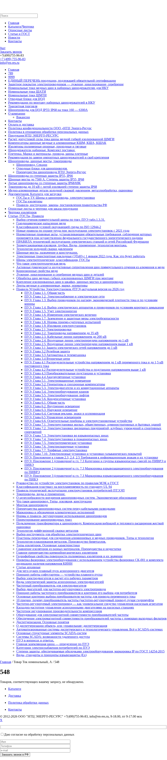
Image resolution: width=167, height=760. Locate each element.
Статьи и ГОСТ (19, 34)
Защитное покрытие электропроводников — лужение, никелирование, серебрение (66, 84)
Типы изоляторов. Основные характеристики (48, 545)
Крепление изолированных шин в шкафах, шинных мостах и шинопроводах (69, 282)
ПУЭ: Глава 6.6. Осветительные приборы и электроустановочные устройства (78, 421)
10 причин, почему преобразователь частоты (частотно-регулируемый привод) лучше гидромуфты (85, 600)
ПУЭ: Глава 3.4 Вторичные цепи (47, 358)
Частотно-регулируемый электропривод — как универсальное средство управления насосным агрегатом (89, 604)
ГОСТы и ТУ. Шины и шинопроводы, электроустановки (55, 197)
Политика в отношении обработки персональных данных (48, 132)
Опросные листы (20, 30)
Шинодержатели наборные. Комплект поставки (42, 150)
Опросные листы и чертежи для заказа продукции (43, 208)
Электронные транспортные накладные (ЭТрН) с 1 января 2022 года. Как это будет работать (80, 256)
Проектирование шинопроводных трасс (44, 519)
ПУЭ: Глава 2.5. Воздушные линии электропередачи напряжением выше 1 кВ (78, 344)
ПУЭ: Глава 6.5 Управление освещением (52, 417)
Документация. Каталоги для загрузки (35, 194)
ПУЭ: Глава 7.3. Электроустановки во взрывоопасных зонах (66, 435)
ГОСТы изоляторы (29, 201)
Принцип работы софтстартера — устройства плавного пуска (59, 574)
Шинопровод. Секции (31, 164)
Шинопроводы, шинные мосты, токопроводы (40, 161)
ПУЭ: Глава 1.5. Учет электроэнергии (50, 311)
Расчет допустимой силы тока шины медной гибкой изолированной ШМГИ (61, 139)
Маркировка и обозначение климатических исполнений (55, 512)
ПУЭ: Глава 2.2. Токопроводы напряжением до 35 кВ (61, 333)
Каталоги (14, 688)
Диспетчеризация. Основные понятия (42, 622)
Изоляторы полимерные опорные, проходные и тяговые (47, 146)
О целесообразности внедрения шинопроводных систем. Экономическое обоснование (76, 497)
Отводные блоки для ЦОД (26, 99)
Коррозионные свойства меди (37, 271)
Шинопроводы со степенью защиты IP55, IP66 (40, 175)
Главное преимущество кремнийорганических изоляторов (57, 552)
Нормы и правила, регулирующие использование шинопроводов (61, 516)
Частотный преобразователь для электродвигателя (51, 585)
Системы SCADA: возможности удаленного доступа (53, 636)
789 (10, 73)
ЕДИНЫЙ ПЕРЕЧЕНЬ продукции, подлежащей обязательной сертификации (62, 80)
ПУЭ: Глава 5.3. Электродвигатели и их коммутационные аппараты (71, 388)
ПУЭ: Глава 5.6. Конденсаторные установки (55, 399)
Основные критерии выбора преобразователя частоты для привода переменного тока (75, 596)
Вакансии (23, 117)
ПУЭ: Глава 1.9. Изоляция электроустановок (55, 325)
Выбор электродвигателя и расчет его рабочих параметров (57, 578)
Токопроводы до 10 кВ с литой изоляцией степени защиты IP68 (52, 186)
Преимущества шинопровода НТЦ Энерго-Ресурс (51, 172)
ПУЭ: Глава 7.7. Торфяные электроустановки (55, 450)
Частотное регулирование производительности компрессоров (59, 611)
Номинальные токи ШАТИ (27, 91)
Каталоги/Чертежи (21, 26)
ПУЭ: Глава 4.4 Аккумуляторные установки (55, 377)
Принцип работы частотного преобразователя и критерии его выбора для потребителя (76, 593)
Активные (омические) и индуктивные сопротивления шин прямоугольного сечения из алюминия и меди (90, 267)
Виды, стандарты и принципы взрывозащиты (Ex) (51, 655)
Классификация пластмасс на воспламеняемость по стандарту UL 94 (64, 486)
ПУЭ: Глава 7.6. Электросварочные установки (56, 446)
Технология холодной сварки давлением (44, 249)
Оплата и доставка (21, 124)
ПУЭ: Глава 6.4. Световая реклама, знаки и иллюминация (64, 413)
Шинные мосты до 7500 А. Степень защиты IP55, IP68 (46, 179)
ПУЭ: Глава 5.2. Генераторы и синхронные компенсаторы (64, 384)
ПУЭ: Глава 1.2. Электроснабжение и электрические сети (64, 296)
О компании (16, 113)
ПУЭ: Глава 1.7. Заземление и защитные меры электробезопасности (71, 318)
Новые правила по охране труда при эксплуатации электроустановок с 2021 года (72, 230)
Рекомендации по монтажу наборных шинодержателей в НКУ (51, 102)
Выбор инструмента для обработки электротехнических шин (58, 534)
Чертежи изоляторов (22, 212)
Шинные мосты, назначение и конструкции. (47, 252)
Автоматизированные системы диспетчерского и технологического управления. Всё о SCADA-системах (89, 629)
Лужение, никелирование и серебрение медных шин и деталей (60, 274)
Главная (13, 23)
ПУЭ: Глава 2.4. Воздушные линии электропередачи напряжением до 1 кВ (76, 340)
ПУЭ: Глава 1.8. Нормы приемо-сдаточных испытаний (62, 322)
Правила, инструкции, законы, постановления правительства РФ (61, 205)
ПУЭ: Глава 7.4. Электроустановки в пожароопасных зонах (65, 439)
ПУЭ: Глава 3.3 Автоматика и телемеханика (55, 355)
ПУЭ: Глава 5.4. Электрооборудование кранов (56, 391)
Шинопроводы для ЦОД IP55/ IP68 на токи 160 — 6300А (48, 110)
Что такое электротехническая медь (41, 263)
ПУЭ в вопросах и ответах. (35, 640)
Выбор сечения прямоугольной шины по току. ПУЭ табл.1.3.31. (60, 219)
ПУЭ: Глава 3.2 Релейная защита (47, 351)
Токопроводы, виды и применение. (40, 494)
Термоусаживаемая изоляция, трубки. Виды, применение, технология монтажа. (71, 245)
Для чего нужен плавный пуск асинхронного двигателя (55, 571)
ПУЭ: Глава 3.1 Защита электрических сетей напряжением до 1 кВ (70, 347)
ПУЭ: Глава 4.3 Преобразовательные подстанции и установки (67, 373)
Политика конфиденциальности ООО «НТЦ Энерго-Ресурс (50, 128)
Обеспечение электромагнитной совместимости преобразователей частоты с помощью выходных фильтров (91, 618)
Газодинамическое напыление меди (41, 223)
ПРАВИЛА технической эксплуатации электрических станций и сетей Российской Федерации (82, 241)
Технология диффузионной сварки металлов (47, 530)
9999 (11, 77)
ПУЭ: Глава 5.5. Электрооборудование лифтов (56, 395)
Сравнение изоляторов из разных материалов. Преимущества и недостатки (68, 549)
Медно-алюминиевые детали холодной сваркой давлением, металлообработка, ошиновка (70, 190)
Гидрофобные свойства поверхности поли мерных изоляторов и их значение (69, 556)
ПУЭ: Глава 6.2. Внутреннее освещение (52, 406)
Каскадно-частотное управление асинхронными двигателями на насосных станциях (75, 607)
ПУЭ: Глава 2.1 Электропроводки (47, 329)
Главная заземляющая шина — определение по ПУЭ (52, 644)
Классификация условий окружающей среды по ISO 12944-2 (58, 227)
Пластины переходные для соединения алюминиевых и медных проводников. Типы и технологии (85, 538)
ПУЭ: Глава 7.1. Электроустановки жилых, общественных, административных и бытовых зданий (92, 424)
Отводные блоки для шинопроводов (42, 168)
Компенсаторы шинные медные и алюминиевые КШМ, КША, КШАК (57, 143)
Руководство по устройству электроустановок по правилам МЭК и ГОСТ (67, 483)
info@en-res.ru (9, 62)
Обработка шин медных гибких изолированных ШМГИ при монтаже (64, 278)
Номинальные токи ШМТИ (27, 95)
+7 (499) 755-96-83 (12, 59)
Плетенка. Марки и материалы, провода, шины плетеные (48, 153)
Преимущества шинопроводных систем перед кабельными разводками (65, 508)
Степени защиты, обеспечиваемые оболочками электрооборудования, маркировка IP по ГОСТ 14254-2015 (90, 651)
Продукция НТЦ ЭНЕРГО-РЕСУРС (33, 135)
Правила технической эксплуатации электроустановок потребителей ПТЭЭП (70, 490)
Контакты (15, 41)
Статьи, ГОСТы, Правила (26, 216)
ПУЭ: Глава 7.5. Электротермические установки (58, 443)
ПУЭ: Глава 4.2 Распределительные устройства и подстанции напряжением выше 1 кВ (85, 369)
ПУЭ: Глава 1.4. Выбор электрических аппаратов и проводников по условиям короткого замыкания (94, 307)
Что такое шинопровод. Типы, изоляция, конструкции (54, 501)
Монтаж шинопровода (32, 505)
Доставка (14, 695)
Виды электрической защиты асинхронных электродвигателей (60, 582)
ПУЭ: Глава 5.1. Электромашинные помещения (57, 380)
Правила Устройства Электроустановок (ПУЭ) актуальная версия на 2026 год (70, 289)
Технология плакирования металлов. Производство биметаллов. (61, 541)
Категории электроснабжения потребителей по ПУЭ (53, 647)
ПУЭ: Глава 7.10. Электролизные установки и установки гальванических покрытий (83, 454)
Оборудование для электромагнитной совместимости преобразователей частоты (72, 614)
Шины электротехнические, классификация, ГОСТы (53, 260)
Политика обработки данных (28, 702)
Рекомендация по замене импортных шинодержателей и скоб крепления (58, 157)
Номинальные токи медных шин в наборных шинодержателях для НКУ (58, 88)
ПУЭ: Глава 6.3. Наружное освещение (50, 410)
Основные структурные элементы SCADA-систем (51, 633)
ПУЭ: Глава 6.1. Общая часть (44, 402)
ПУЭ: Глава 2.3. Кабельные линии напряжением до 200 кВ (65, 336)
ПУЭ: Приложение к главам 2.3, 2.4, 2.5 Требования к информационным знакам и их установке (91, 457)
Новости (14, 37)
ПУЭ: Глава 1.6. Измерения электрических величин (60, 314)
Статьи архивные (28, 567)
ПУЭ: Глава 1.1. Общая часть (44, 293)
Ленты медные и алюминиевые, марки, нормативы (52, 285)
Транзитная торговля (22, 106)
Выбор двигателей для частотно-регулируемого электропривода (61, 589)
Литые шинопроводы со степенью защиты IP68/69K (44, 183)
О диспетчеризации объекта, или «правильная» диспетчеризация (61, 625)
